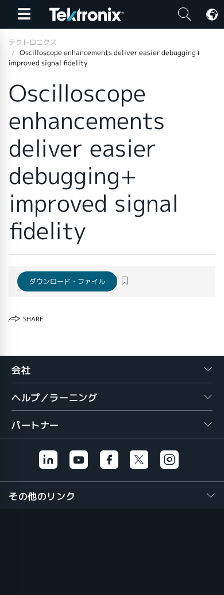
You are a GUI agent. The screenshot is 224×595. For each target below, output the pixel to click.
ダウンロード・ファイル (67, 281)
